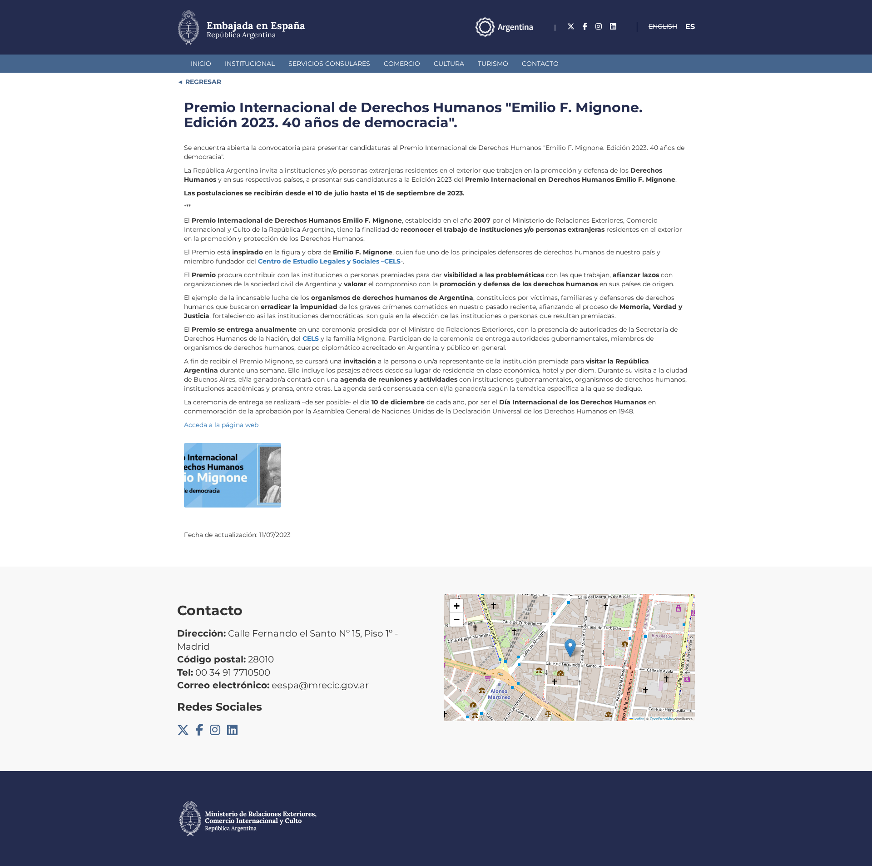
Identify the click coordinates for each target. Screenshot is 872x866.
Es (690, 26)
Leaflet (638, 718)
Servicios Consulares (329, 64)
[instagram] (598, 26)
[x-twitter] (571, 26)
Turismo (493, 64)
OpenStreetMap (662, 718)
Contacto (540, 64)
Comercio (402, 64)
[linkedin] (613, 26)
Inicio (201, 64)
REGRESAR (202, 82)
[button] (570, 648)
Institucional (250, 64)
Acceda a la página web (221, 425)
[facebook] (585, 26)
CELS (311, 338)
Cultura (449, 64)
